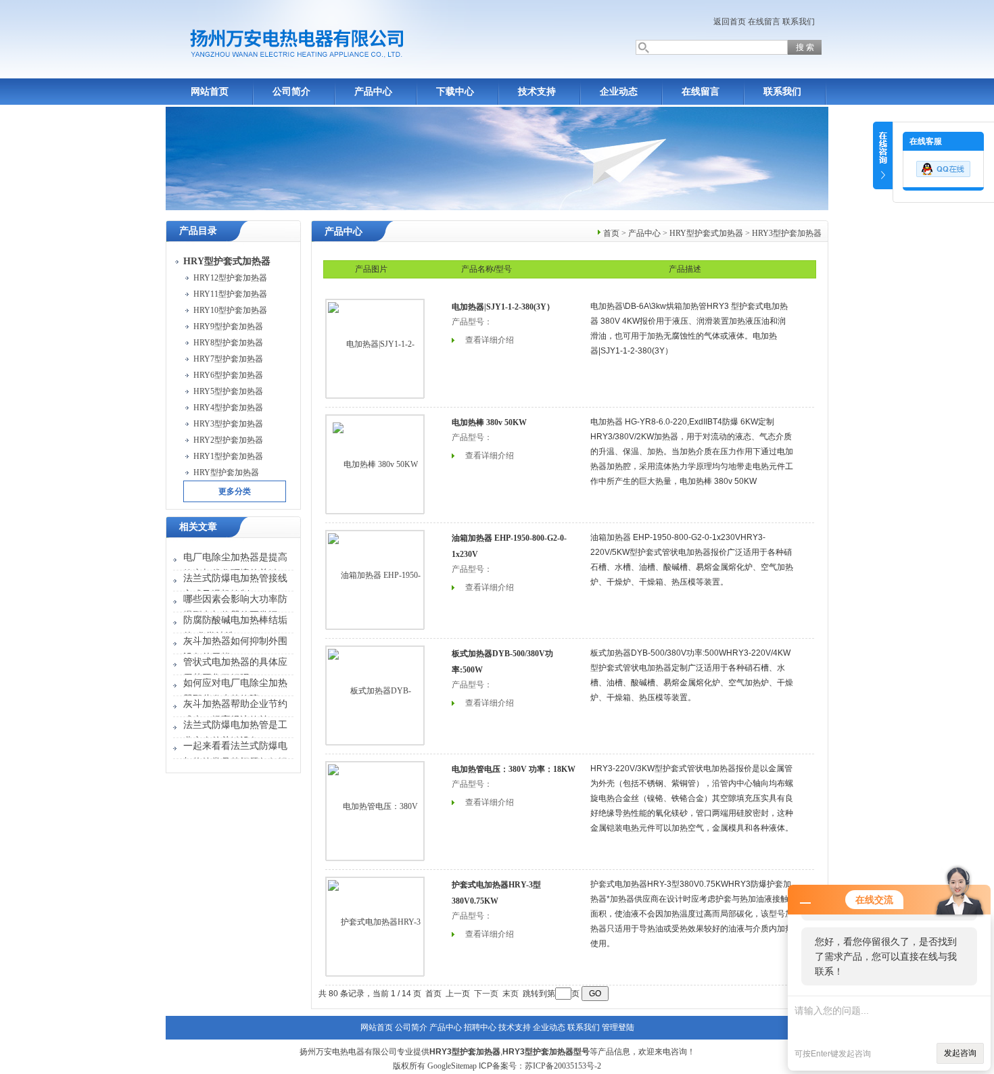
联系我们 (798, 21)
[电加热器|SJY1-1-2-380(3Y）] (375, 348)
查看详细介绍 (489, 340)
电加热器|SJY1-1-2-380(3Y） (503, 307)
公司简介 (291, 92)
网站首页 (210, 92)
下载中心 (455, 92)
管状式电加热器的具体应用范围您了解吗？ (235, 670)
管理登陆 (618, 1027)
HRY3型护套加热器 (787, 233)
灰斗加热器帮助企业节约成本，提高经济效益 (235, 712)
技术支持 (537, 92)
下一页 (486, 993)
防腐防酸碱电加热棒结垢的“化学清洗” (235, 628)
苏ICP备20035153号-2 (563, 1066)
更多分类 (234, 491)
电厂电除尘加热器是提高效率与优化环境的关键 (235, 565)
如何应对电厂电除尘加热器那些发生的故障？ (235, 691)
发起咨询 (960, 1053)
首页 (611, 233)
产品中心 (373, 92)
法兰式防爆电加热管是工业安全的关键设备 (235, 733)
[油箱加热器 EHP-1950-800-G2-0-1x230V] (375, 579)
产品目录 (198, 231)
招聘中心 (480, 1027)
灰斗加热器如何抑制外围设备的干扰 (235, 649)
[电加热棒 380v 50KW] (375, 464)
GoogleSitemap (452, 1066)
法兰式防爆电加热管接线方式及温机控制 (235, 586)
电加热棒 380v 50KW (489, 422)
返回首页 (729, 21)
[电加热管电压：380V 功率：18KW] (375, 810)
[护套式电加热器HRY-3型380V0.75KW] (375, 926)
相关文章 (198, 527)
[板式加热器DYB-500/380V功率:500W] (375, 694)
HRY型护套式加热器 (706, 233)
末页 (510, 993)
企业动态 (619, 92)
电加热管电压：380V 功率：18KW (513, 769)
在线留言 (764, 21)
